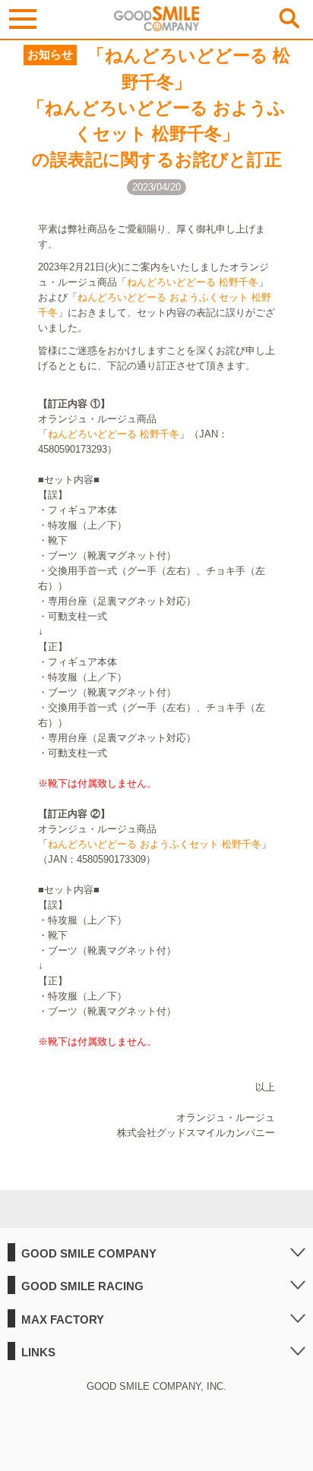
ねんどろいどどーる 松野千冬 (192, 282)
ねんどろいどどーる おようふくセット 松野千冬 (154, 844)
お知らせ (50, 55)
